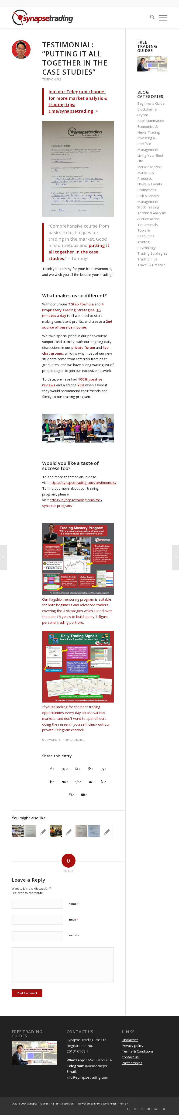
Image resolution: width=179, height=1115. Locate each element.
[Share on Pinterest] (90, 769)
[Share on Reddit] (78, 782)
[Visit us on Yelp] (103, 782)
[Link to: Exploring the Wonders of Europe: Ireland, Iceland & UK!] (18, 831)
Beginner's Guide (151, 103)
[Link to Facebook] (128, 1108)
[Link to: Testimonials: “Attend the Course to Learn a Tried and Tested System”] (107, 832)
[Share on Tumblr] (52, 782)
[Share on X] (65, 769)
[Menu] (161, 17)
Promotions (146, 189)
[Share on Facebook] (52, 769)
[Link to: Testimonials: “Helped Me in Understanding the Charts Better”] (30, 831)
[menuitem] (150, 17)
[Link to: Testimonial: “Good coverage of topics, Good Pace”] (82, 831)
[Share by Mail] (90, 782)
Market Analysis (149, 166)
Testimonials (51, 79)
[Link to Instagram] (71, 794)
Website (74, 935)
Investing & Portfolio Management (147, 143)
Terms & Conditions (138, 1051)
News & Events (149, 184)
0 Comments (51, 740)
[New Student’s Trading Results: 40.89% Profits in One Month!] (3, 557)
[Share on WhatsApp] (78, 769)
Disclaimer (130, 1039)
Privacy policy (132, 1045)
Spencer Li (77, 740)
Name (74, 903)
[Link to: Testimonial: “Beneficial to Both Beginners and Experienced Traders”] (94, 831)
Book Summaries (150, 120)
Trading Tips (147, 259)
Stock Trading (148, 207)
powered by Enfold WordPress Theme (102, 1103)
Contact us (130, 1057)
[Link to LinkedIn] (156, 1108)
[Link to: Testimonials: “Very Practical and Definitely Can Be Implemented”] (69, 832)
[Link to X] (135, 1108)
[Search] (150, 17)
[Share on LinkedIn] (103, 769)
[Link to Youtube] (84, 794)
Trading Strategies (152, 253)
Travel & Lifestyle (151, 265)
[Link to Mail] (163, 1108)
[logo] (43, 17)
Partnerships (132, 1062)
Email (73, 919)
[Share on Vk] (65, 782)
